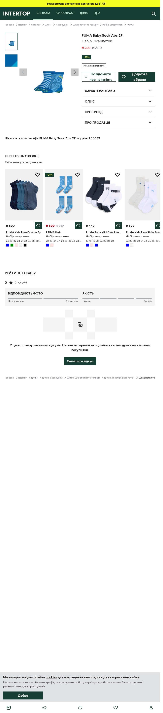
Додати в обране (139, 76)
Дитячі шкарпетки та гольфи (83, 377)
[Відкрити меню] (44, 708)
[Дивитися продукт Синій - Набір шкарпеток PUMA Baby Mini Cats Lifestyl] (102, 194)
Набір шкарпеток (112, 24)
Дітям (48, 24)
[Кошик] (80, 708)
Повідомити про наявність (101, 76)
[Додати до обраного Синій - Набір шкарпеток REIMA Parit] (76, 175)
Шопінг (22, 24)
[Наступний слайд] (75, 72)
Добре (23, 695)
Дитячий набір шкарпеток (119, 377)
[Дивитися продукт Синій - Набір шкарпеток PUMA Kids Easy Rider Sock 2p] (141, 194)
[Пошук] (154, 14)
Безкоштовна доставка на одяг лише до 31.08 (76, 3)
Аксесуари (62, 24)
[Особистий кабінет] (151, 708)
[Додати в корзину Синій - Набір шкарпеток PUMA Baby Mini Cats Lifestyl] (116, 224)
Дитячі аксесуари (52, 377)
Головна (9, 24)
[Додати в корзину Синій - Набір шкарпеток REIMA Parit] (77, 224)
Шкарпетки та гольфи (85, 24)
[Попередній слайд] (23, 72)
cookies (51, 677)
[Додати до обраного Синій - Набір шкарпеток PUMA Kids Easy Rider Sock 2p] (154, 175)
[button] (23, 72)
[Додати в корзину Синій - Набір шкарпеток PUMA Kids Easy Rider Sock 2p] (155, 224)
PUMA (130, 24)
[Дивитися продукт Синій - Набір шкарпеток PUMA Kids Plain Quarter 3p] (23, 194)
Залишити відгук (80, 360)
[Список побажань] (116, 708)
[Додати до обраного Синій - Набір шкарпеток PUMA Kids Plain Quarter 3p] (37, 175)
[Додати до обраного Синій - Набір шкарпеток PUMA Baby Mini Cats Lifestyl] (115, 175)
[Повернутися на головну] (16, 14)
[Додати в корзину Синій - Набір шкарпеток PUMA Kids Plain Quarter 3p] (37, 224)
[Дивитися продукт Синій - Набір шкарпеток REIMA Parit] (63, 194)
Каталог (35, 24)
